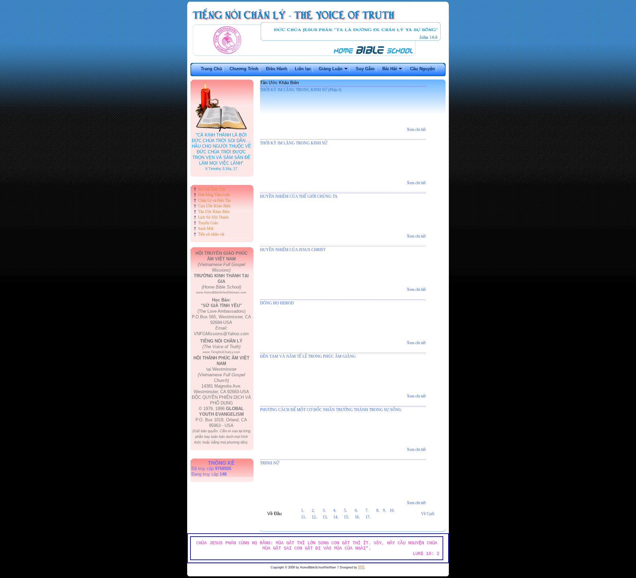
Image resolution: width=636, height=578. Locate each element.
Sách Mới (205, 228)
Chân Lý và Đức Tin (214, 200)
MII (361, 567)
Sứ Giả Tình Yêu (211, 189)
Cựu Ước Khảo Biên (214, 206)
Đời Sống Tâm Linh (214, 194)
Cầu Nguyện (422, 68)
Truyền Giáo (208, 223)
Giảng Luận (331, 68)
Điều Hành (276, 68)
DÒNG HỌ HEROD (277, 303)
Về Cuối (427, 513)
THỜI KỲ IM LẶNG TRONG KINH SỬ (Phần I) (300, 89)
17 (367, 517)
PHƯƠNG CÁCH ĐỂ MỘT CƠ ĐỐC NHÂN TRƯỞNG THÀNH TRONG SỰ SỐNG (330, 409)
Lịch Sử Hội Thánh (213, 217)
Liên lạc (303, 68)
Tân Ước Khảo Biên (214, 211)
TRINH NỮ (269, 463)
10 (392, 510)
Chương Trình (244, 68)
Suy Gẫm (365, 68)
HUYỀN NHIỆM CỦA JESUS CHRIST (293, 249)
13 (325, 517)
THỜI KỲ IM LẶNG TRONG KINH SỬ (293, 143)
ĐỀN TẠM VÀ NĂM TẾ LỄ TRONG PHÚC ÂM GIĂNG (308, 356)
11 (303, 517)
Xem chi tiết (416, 129)
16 (357, 517)
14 (335, 517)
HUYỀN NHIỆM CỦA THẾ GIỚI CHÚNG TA (299, 196)
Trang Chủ (211, 68)
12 (314, 517)
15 (346, 517)
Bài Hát (390, 68)
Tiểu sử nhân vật (211, 234)
